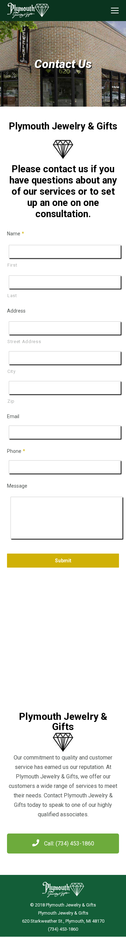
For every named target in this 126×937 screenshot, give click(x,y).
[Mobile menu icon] (115, 10)
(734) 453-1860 (63, 929)
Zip (11, 401)
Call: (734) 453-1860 (68, 843)
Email (13, 416)
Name (15, 233)
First (12, 265)
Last (12, 295)
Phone (16, 451)
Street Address (24, 341)
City (11, 371)
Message (17, 486)
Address (16, 311)
